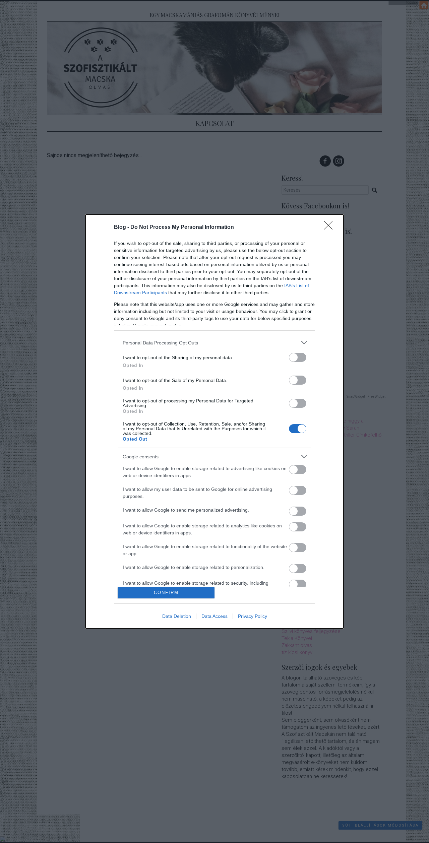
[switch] (297, 357)
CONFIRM (166, 592)
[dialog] (214, 421)
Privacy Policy (252, 616)
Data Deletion (176, 616)
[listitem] (214, 342)
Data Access (214, 616)
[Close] (330, 227)
